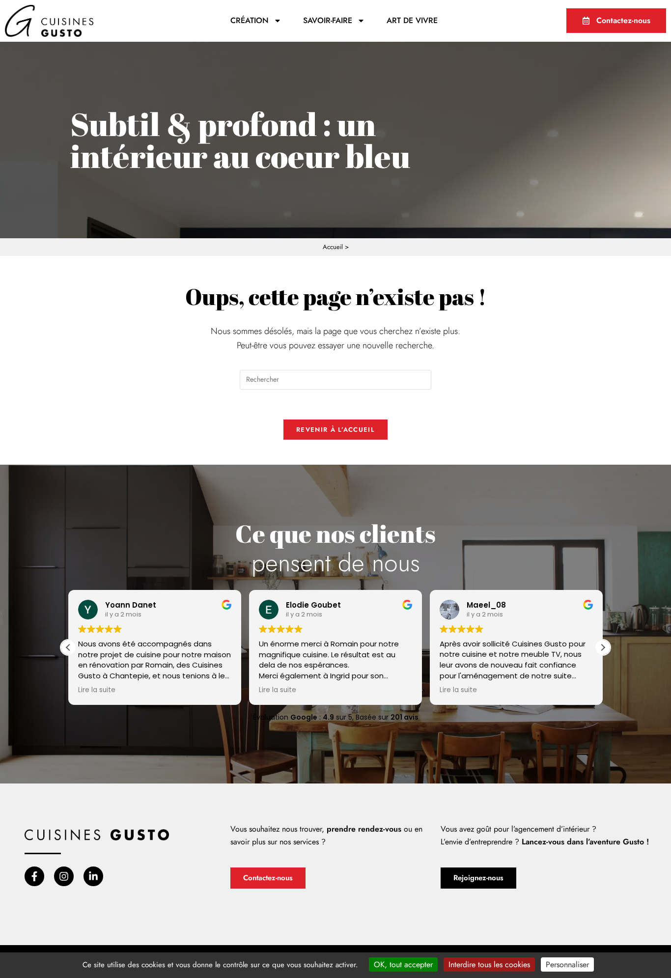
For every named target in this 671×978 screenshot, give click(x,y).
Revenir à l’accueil (335, 429)
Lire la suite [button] (96, 690)
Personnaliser (567, 964)
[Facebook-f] (34, 876)
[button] (602, 647)
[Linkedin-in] (93, 876)
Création (249, 20)
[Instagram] (64, 876)
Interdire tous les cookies (489, 964)
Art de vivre (412, 20)
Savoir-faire (327, 20)
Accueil (333, 246)
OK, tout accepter (403, 964)
